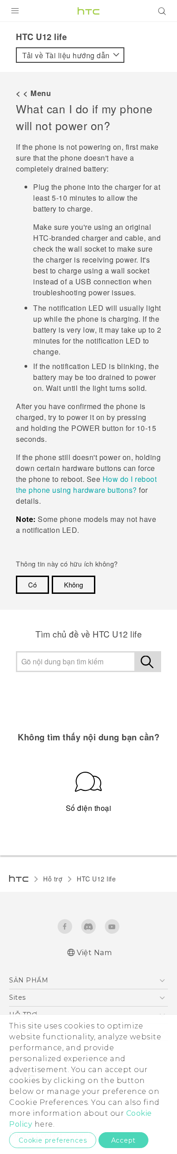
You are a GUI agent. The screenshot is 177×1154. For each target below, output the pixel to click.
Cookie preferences (53, 1140)
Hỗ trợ (52, 878)
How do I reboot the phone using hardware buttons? (86, 484)
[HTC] (88, 10)
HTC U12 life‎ (96, 878)
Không (73, 584)
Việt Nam (94, 952)
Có (32, 584)
